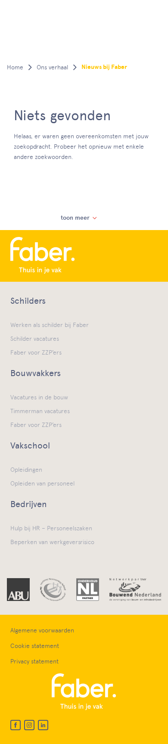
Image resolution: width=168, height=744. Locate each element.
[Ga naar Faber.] (15, 67)
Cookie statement (34, 645)
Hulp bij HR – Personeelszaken (51, 528)
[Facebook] (15, 725)
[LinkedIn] (43, 725)
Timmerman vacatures (40, 411)
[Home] (84, 256)
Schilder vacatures (34, 338)
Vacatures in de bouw (39, 397)
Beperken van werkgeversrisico (52, 542)
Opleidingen (26, 469)
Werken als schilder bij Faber (49, 324)
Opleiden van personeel (42, 483)
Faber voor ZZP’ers (36, 352)
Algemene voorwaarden (42, 630)
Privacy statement (34, 661)
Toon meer (75, 217)
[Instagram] (29, 725)
